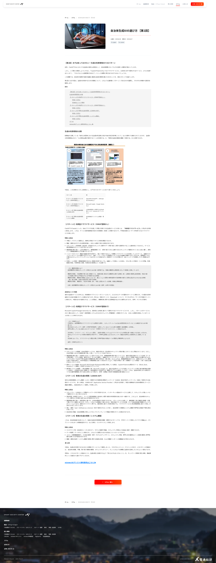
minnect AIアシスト (16, 536)
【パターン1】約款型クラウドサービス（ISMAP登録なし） (88, 97)
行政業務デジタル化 (9, 527)
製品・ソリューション (158, 4)
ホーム (139, 4)
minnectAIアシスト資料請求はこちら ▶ (81, 124)
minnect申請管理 (28, 536)
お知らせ (185, 4)
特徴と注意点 (76, 100)
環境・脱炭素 (52, 527)
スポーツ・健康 (38, 527)
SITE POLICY (19, 559)
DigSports (38, 536)
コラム (178, 4)
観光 (45, 527)
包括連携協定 (46, 536)
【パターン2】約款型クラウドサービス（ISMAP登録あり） (88, 105)
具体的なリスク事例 (78, 102)
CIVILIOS (6, 536)
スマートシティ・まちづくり (24, 527)
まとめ (72, 121)
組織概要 (146, 4)
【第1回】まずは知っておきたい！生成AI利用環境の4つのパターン (90, 92)
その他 (59, 527)
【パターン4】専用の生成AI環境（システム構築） (85, 116)
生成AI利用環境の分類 (76, 94)
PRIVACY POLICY (9, 559)
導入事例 (170, 4)
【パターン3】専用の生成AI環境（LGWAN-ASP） (85, 110)
